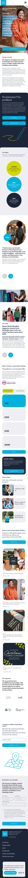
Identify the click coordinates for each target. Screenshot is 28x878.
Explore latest (14, 542)
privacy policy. (11, 817)
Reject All (21, 872)
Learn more (12, 869)
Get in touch (5, 842)
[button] (25, 2)
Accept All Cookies (10, 872)
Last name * (17, 796)
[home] (3, 2)
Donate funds (5, 851)
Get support (14, 117)
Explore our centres (14, 745)
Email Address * (6, 801)
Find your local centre (8, 856)
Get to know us (14, 48)
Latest (3, 848)
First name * (5, 796)
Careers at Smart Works (8, 853)
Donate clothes (14, 471)
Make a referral (14, 123)
